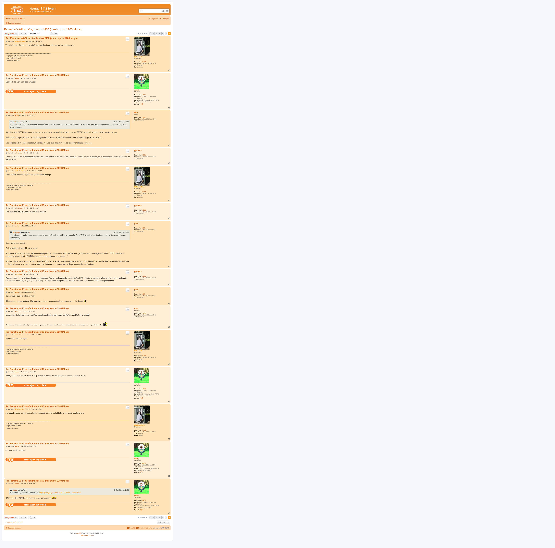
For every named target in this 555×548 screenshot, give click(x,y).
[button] (150, 33)
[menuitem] (22, 18)
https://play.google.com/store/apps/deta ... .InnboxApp (60, 493)
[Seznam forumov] (17, 9)
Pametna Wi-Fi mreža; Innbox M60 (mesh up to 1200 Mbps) (43, 29)
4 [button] (162, 33)
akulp (136, 112)
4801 (144, 95)
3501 (144, 155)
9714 (144, 62)
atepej (136, 90)
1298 (144, 313)
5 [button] (165, 33)
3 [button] (159, 33)
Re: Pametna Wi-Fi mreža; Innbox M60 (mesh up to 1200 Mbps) (41, 38)
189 (143, 117)
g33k (136, 308)
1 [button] (153, 33)
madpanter (17, 122)
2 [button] (156, 33)
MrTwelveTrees (139, 57)
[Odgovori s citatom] (127, 39)
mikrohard (137, 150)
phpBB (78, 533)
